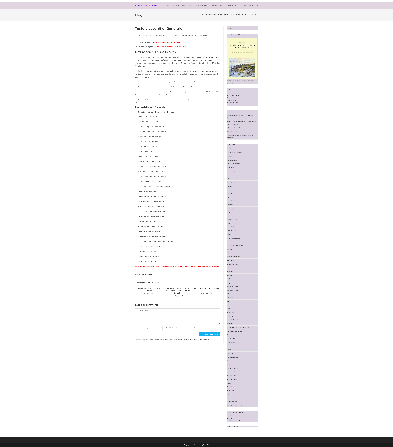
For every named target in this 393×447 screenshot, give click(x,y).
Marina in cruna (231, 100)
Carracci (229, 212)
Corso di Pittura (231, 231)
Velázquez (230, 394)
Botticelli (229, 186)
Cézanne (229, 216)
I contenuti (230, 418)
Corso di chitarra (232, 227)
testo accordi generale (145, 274)
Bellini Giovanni (231, 171)
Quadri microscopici (233, 95)
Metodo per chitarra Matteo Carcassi (238, 327)
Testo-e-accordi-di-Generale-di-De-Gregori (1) (170, 47)
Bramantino (230, 190)
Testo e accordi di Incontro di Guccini (149, 289)
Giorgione (230, 297)
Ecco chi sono (231, 416)
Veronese (229, 398)
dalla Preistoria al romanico (235, 245)
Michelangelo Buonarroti (234, 331)
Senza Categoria (231, 376)
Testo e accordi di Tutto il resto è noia (206, 289)
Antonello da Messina (233, 164)
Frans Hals (230, 275)
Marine (229, 98)
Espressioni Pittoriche (233, 105)
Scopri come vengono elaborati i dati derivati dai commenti (189, 340)
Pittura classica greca (233, 357)
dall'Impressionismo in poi (235, 242)
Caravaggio (230, 205)
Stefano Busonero (144, 36)
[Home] (199, 14)
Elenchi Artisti (231, 260)
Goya (228, 309)
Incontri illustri (231, 316)
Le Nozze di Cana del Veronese (236, 128)
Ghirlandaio (230, 294)
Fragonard (230, 271)
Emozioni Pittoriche (232, 264)
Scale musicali (231, 372)
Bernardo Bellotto (232, 175)
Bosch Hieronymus (232, 182)
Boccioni (229, 179)
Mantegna (230, 323)
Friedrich (229, 279)
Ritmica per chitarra (232, 368)
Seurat (229, 383)
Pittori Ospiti (230, 353)
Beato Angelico (231, 167)
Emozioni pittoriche (232, 102)
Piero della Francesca (233, 342)
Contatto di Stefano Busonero (236, 421)
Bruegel (229, 197)
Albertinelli (230, 156)
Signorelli (229, 387)
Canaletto (230, 201)
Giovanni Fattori (231, 305)
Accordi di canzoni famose (183, 36)
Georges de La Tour (232, 290)
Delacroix (229, 253)
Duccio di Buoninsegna (233, 257)
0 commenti (202, 36)
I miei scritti (230, 312)
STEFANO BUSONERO (147, 5)
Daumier (229, 249)
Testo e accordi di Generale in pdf (168, 42)
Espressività (230, 268)
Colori (228, 223)
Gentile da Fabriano (232, 286)
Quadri (229, 361)
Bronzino (229, 193)
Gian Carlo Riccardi (232, 131)
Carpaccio (230, 208)
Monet (229, 335)
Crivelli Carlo (230, 234)
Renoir (229, 364)
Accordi (229, 149)
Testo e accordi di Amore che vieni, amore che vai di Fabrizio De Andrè (178, 290)
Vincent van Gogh (232, 402)
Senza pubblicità (232, 379)
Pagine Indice (231, 338)
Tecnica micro (231, 93)
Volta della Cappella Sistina (235, 405)
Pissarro (229, 350)
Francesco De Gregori (205, 57)
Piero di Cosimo (231, 346)
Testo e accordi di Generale (250, 14)
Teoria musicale (231, 390)
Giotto (228, 301)
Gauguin (229, 283)
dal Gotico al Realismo (233, 238)
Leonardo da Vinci (232, 320)
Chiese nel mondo (232, 219)
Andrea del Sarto (232, 160)
